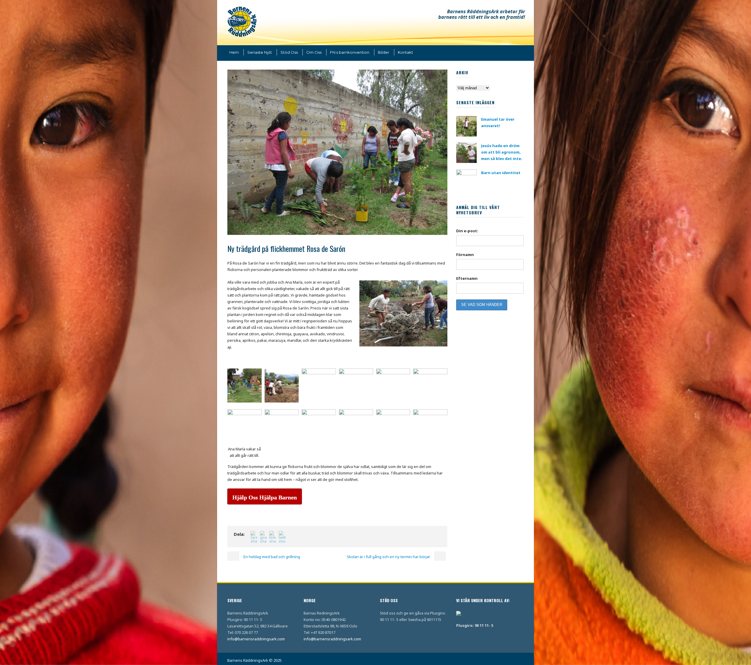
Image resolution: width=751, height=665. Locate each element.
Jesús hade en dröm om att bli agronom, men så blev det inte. (501, 152)
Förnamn (465, 254)
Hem (234, 52)
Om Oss (314, 52)
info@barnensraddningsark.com (256, 639)
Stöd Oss (289, 52)
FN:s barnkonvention (349, 52)
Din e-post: (467, 230)
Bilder (383, 52)
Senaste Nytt (259, 52)
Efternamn (467, 278)
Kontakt (405, 52)
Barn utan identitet (500, 172)
